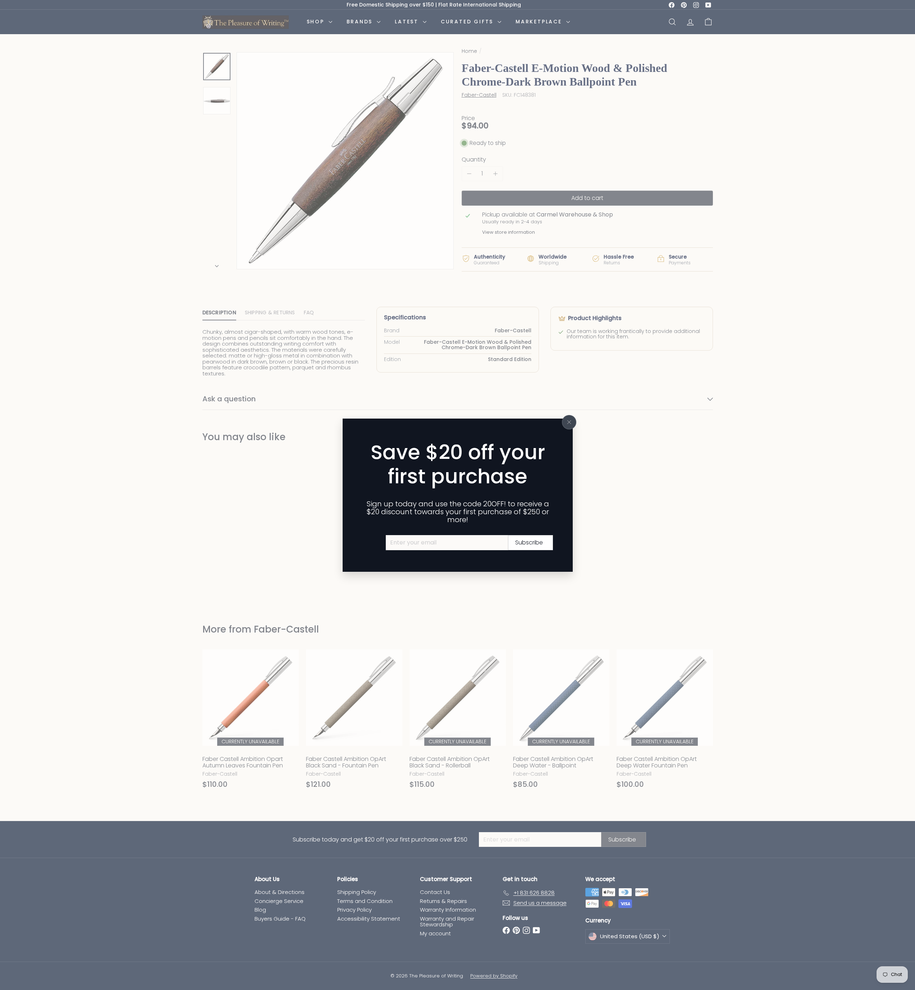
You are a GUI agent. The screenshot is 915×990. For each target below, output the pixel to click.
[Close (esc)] (569, 422)
